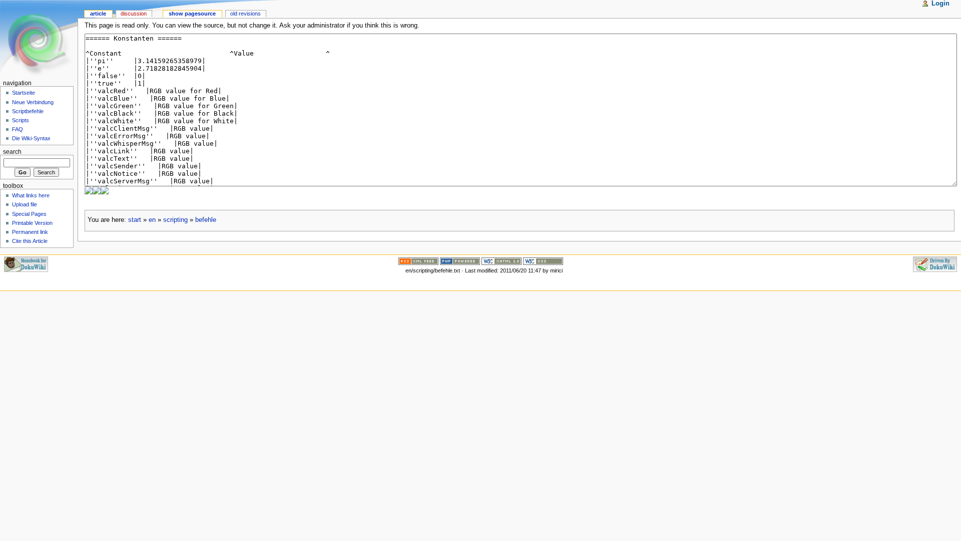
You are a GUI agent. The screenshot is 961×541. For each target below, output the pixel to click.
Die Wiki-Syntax (31, 138)
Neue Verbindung (33, 102)
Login (940, 3)
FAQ (17, 129)
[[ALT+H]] (39, 39)
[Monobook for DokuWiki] (26, 263)
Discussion (134, 14)
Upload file (24, 204)
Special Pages (29, 214)
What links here (31, 195)
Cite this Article (30, 241)
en (152, 219)
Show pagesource (192, 14)
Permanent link (30, 232)
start (134, 219)
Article (98, 14)
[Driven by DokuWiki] (935, 263)
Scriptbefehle (28, 111)
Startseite (23, 93)
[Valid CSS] (543, 260)
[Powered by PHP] (460, 260)
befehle (205, 219)
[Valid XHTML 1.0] (502, 260)
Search (12, 152)
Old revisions (245, 14)
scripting (175, 219)
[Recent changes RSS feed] (418, 260)
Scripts (20, 120)
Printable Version (32, 223)
